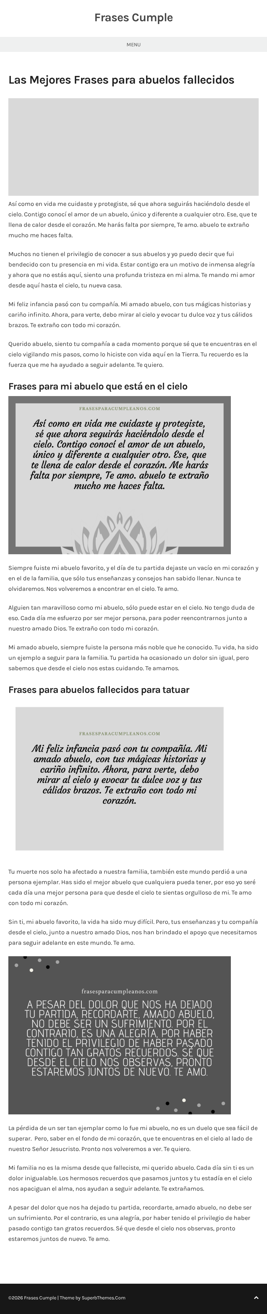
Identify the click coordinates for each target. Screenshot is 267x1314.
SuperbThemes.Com (104, 1298)
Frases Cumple (133, 17)
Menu (134, 44)
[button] (119, 475)
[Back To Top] (256, 1297)
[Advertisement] (133, 147)
